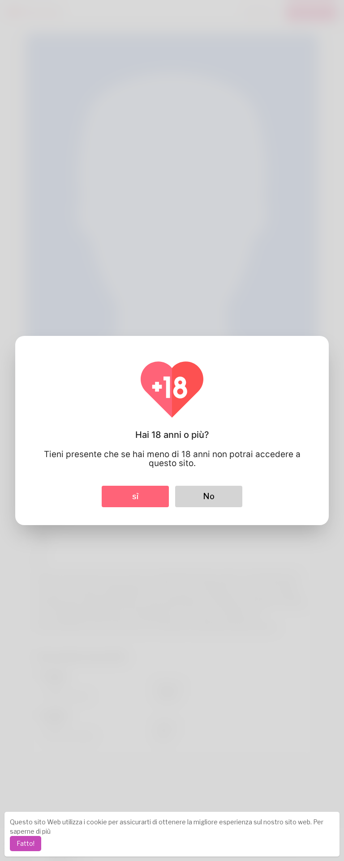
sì (135, 496)
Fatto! (25, 843)
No (209, 496)
